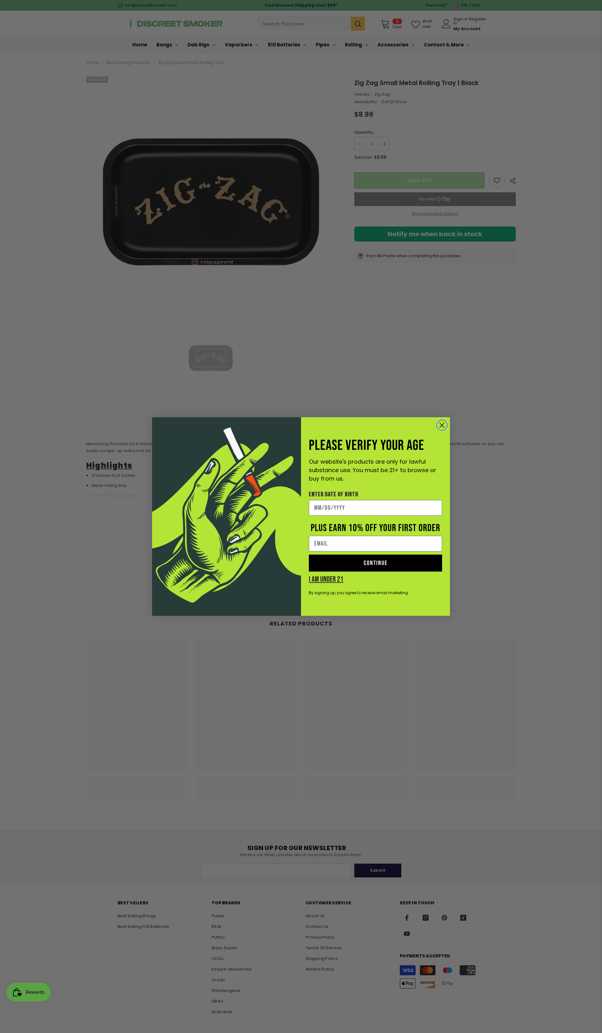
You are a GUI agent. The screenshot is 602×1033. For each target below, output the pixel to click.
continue (376, 563)
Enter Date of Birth (333, 494)
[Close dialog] (441, 425)
